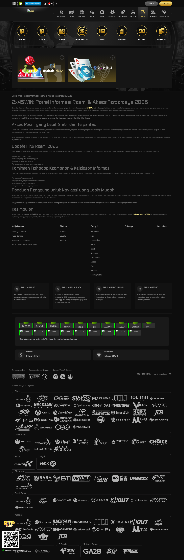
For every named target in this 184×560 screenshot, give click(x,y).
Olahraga (112, 16)
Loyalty (63, 236)
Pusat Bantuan (17, 236)
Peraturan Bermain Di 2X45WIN (24, 244)
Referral (63, 240)
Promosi (63, 231)
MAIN (41, 68)
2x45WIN (90, 108)
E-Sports (153, 16)
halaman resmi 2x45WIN (142, 214)
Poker (143, 16)
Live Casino (82, 16)
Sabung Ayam (164, 16)
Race (92, 16)
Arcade (133, 16)
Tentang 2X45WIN (19, 231)
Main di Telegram (34, 4)
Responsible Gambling (20, 240)
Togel (102, 16)
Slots (71, 16)
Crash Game (122, 16)
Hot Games (61, 16)
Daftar (165, 4)
